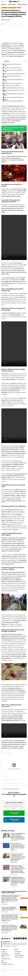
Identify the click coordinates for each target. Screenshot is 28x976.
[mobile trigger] (2, 1)
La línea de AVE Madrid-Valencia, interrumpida (13, 87)
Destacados (4, 7)
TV (3, 794)
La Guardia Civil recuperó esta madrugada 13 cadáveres (13, 70)
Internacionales (12, 7)
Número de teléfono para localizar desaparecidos (14, 73)
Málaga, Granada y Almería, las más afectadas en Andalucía (13, 94)
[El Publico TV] (14, 1)
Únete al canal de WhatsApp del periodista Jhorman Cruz (14, 128)
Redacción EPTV (7, 19)
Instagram (22, 794)
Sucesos (19, 7)
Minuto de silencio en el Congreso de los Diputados (12, 76)
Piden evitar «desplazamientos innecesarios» (14, 97)
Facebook (9, 794)
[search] (26, 1)
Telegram (15, 794)
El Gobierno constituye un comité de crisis (13, 83)
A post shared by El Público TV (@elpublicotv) (14, 783)
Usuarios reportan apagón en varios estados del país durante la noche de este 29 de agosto (9, 908)
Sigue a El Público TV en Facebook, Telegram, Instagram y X (13, 100)
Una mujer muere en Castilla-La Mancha (12, 67)
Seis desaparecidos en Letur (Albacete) (12, 85)
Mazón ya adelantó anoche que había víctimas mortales (13, 80)
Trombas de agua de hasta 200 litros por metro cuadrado (13, 91)
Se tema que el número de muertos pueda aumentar (12, 65)
